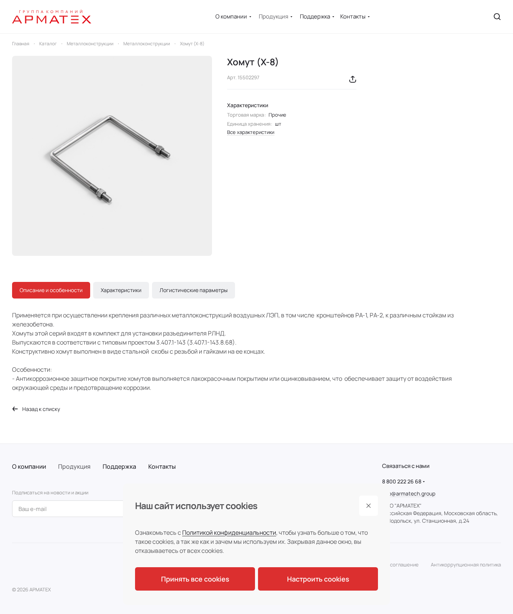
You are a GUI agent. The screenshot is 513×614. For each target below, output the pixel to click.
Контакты (162, 466)
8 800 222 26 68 (401, 481)
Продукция (74, 466)
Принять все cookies (195, 578)
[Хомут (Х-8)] (112, 156)
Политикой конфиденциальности (229, 532)
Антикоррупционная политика (466, 564)
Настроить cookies (318, 578)
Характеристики (121, 290)
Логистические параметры (193, 290)
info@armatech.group (408, 493)
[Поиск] (497, 16)
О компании (29, 466)
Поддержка (119, 466)
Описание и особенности (51, 290)
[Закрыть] (368, 506)
